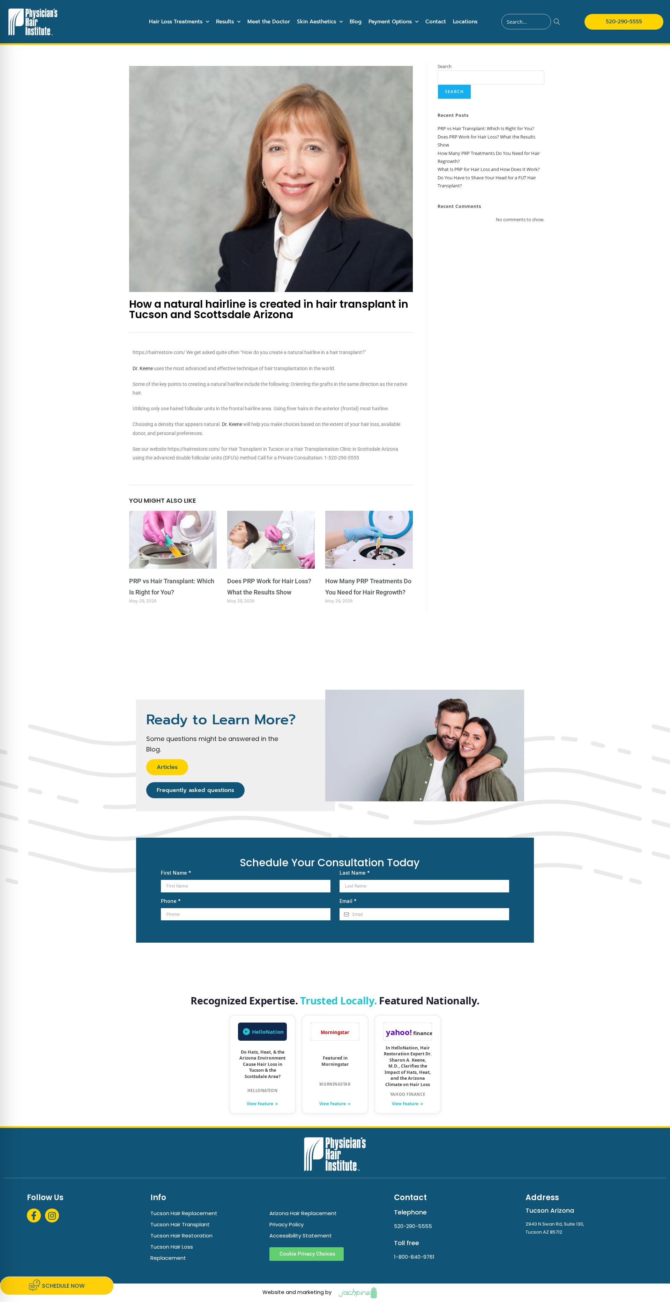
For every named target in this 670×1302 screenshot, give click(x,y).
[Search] (557, 21)
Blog (356, 21)
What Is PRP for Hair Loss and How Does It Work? (489, 169)
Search (445, 66)
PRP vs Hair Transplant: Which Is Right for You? (486, 128)
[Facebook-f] (34, 1215)
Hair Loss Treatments (175, 21)
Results (225, 21)
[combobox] (526, 21)
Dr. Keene (143, 368)
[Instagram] (52, 1215)
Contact (435, 21)
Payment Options (390, 21)
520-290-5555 (413, 1226)
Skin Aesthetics (316, 21)
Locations (465, 21)
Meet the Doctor (268, 21)
